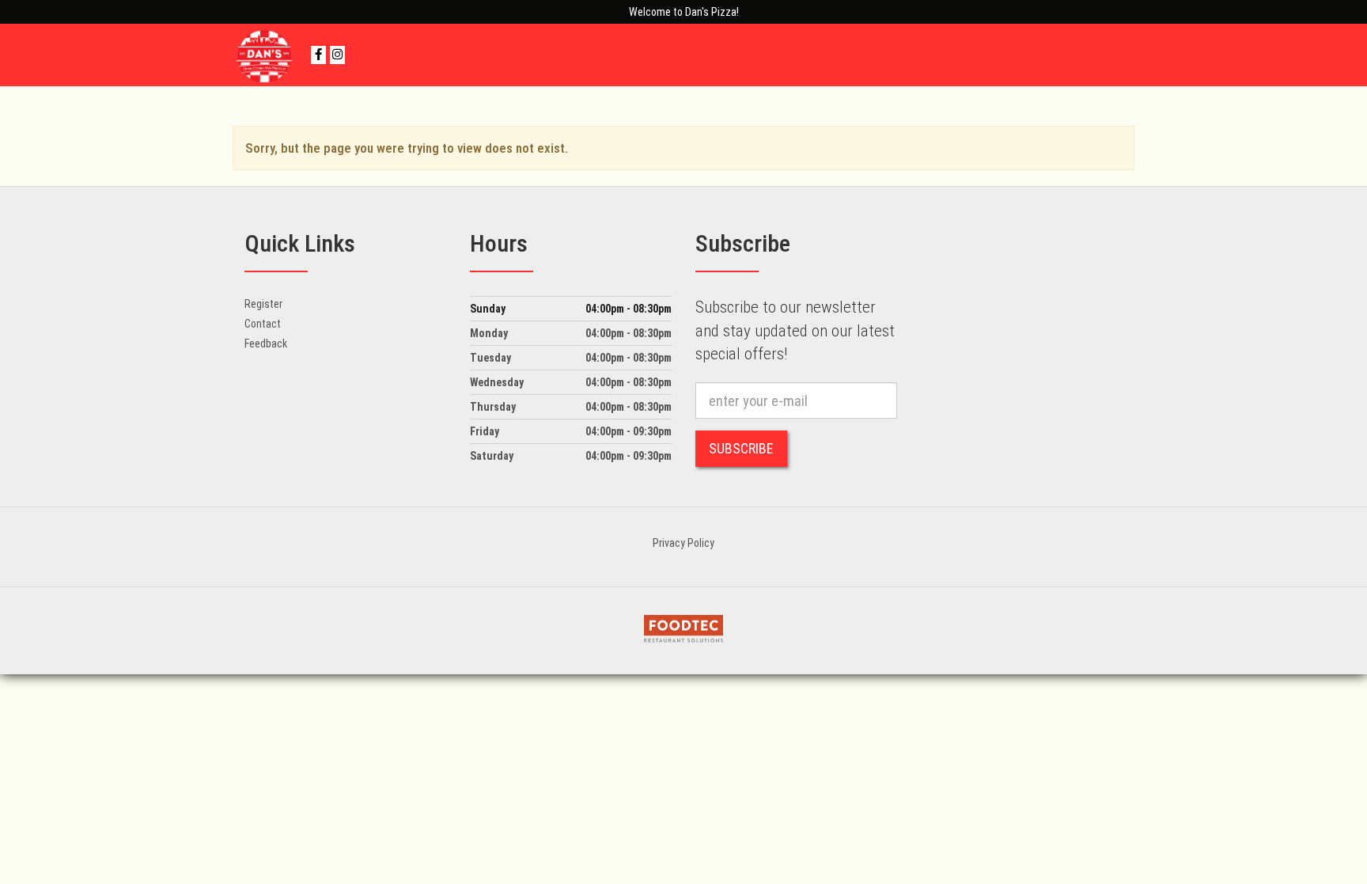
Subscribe (741, 448)
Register (263, 304)
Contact (262, 323)
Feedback (265, 343)
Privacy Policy (683, 543)
